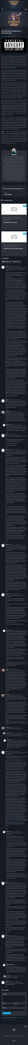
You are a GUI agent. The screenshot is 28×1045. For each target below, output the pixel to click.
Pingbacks (17, 261)
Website (4, 1007)
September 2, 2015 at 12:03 (15, 544)
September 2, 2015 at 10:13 (16, 424)
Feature (9, 217)
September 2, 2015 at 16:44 (16, 630)
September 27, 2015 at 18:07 (12, 965)
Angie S (6, 981)
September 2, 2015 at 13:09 (15, 669)
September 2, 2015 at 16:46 (16, 727)
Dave (6, 882)
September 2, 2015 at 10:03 (16, 411)
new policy (15, 66)
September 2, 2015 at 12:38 (15, 593)
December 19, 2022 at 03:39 (15, 981)
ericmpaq (7, 694)
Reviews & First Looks (13, 219)
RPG (11, 29)
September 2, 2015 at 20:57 (15, 751)
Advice (4, 217)
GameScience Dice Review (10, 222)
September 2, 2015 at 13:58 (16, 694)
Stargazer (5, 36)
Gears (16, 245)
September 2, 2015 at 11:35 (15, 449)
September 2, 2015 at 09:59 (15, 399)
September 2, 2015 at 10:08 (14, 434)
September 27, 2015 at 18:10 (17, 975)
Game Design (11, 245)
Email (15, 1003)
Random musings (5, 29)
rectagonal (7, 727)
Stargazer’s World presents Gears (13, 248)
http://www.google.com (14, 820)
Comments (7, 261)
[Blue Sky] (14, 6)
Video (8, 220)
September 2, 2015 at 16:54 (16, 732)
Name (4, 1003)
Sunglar (6, 669)
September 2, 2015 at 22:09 (14, 882)
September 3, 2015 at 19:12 (13, 935)
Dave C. (6, 449)
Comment (5, 994)
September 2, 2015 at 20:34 (16, 739)
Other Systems (11, 246)
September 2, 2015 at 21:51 (16, 831)
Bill (6, 935)
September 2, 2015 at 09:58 (15, 266)
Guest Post (14, 217)
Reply (6, 397)
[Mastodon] (13, 6)
